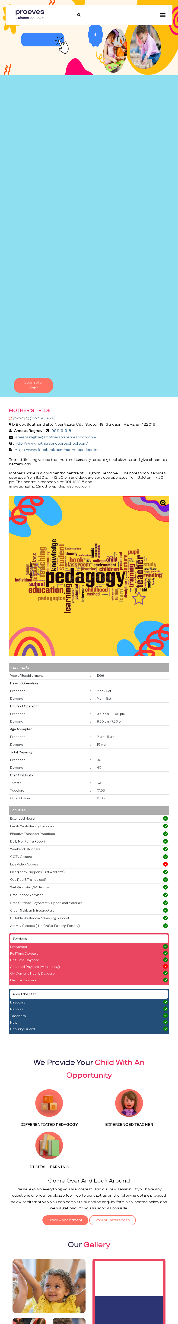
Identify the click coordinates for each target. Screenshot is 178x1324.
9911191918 (61, 431)
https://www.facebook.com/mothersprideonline (57, 450)
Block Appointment (65, 1220)
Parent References (112, 1220)
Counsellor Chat (33, 385)
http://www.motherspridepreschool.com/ (51, 443)
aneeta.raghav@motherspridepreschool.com (55, 437)
